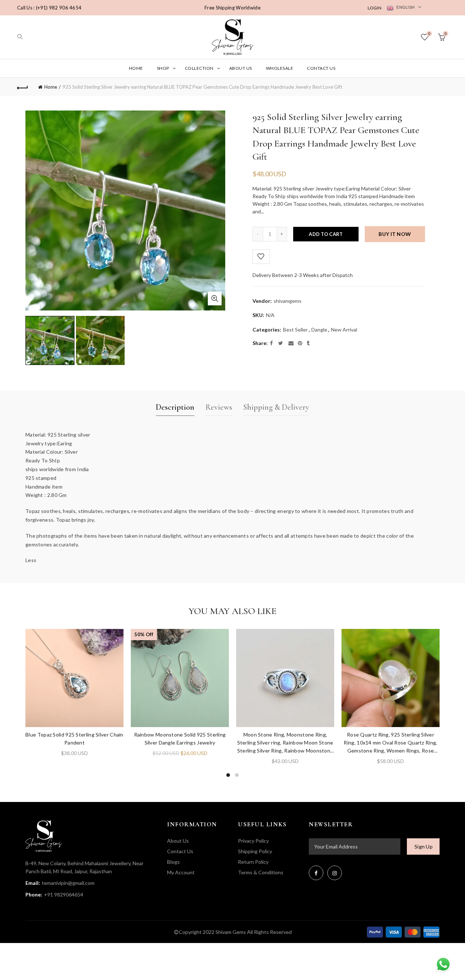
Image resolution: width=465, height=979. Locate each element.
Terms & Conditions (260, 872)
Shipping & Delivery (276, 407)
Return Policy (253, 862)
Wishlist (429, 34)
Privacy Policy (253, 841)
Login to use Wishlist (261, 256)
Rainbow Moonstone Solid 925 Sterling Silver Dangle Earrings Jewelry (180, 738)
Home (136, 68)
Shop (163, 68)
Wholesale (280, 68)
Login (375, 8)
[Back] (22, 87)
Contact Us (321, 68)
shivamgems (288, 301)
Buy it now (395, 234)
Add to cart (326, 234)
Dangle (319, 329)
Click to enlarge (215, 298)
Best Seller (295, 329)
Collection (199, 68)
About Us (240, 68)
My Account (181, 872)
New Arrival (344, 329)
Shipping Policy (255, 851)
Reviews (218, 407)
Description (175, 407)
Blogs (173, 862)
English (405, 7)
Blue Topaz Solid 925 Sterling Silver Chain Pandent (74, 738)
